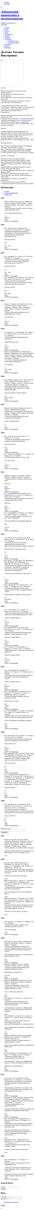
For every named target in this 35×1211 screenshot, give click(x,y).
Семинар (7, 37)
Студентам (7, 39)
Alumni (6, 46)
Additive (7, 36)
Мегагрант (7, 44)
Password (4, 1199)
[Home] (1, 7)
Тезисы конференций (11, 193)
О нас (6, 29)
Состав (6, 31)
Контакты (7, 47)
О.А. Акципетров (23, 122)
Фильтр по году (6, 828)
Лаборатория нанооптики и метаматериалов (12, 15)
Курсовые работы (13, 42)
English (6, 2)
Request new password (11, 1202)
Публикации (8, 34)
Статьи (6, 191)
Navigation (4, 24)
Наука (6, 32)
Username (4, 1197)
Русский (7, 4)
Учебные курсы (13, 41)
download (15, 221)
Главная (7, 28)
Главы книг (8, 194)
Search (3, 1187)
